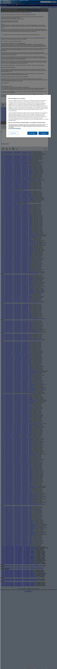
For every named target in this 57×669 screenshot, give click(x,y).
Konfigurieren (13, 133)
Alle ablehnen (32, 133)
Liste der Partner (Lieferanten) (14, 128)
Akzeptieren (43, 133)
